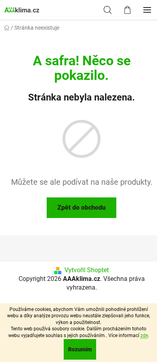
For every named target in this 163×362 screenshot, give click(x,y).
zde (144, 335)
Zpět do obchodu (81, 207)
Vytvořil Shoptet (86, 270)
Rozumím (80, 349)
